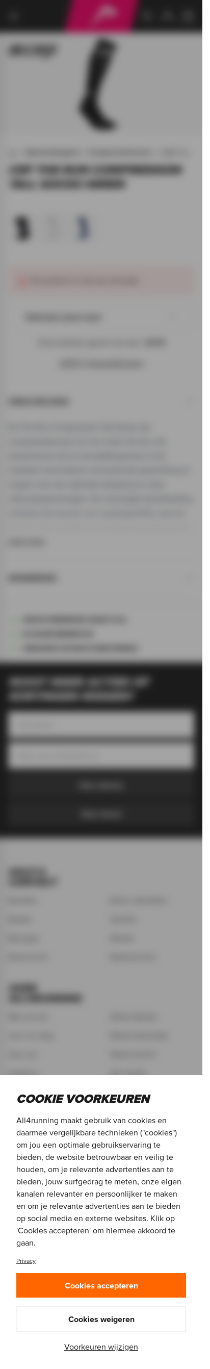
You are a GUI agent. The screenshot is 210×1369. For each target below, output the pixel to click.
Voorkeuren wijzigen (101, 1346)
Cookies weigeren (101, 1319)
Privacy (26, 1260)
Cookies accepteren (101, 1285)
